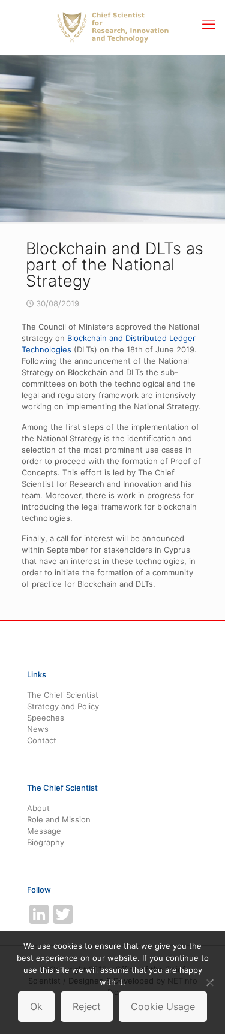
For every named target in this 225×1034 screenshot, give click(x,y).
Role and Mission (59, 819)
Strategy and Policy (63, 706)
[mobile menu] (209, 24)
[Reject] (210, 982)
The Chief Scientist (62, 695)
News (38, 729)
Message (44, 831)
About (38, 808)
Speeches (45, 717)
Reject (87, 1006)
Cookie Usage (163, 1006)
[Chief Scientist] (112, 27)
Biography (45, 842)
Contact (41, 740)
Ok (36, 1006)
